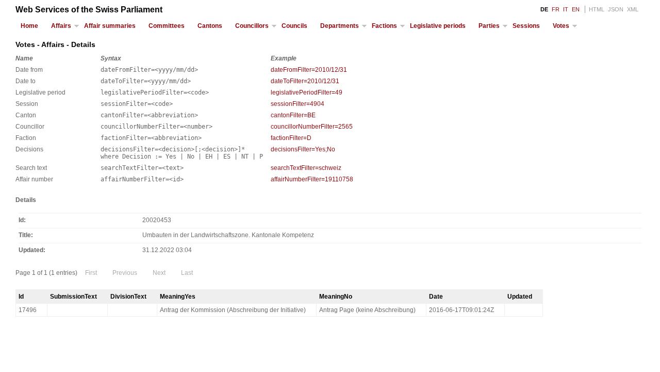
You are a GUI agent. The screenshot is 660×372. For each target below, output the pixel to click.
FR (555, 9)
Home (29, 25)
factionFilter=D (291, 138)
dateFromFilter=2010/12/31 (309, 69)
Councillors (252, 25)
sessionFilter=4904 (297, 103)
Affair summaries (110, 25)
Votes (561, 25)
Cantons (209, 25)
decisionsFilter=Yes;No (303, 149)
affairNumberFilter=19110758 (312, 179)
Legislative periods (438, 25)
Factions (384, 25)
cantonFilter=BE (293, 115)
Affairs (61, 25)
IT (565, 9)
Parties (489, 25)
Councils (294, 25)
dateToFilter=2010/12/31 (305, 81)
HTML (596, 9)
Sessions (526, 25)
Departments (339, 25)
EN (576, 9)
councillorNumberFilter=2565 (312, 126)
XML (632, 9)
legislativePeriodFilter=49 (306, 92)
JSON (615, 9)
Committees (166, 25)
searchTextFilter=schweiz (306, 168)
